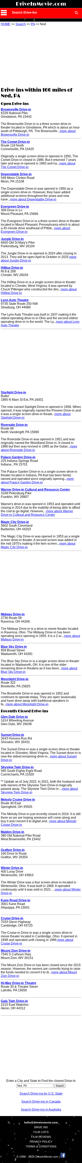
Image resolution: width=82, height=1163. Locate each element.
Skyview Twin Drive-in (17, 767)
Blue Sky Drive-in (14, 646)
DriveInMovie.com (41, 4)
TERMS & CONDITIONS (41, 1146)
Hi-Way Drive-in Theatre (18, 983)
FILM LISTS (41, 1132)
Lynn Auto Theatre (15, 300)
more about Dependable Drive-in (33, 199)
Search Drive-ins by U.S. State (41, 1093)
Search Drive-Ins (24, 12)
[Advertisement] (41, 56)
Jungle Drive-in (12, 239)
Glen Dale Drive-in (14, 717)
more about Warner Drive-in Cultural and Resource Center (37, 512)
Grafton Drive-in (13, 850)
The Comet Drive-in (15, 142)
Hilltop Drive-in (12, 267)
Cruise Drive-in (12, 918)
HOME (5, 24)
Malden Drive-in (12, 832)
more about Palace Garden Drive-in (37, 480)
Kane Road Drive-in (15, 900)
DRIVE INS (41, 1127)
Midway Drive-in (13, 614)
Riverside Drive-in (14, 425)
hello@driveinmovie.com (41, 1122)
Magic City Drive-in (15, 522)
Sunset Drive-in (12, 734)
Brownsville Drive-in (16, 109)
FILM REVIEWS (41, 1136)
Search (21, 24)
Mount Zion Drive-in (15, 950)
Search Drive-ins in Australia (41, 1109)
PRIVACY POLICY (41, 1141)
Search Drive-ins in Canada (41, 1101)
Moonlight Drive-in (14, 679)
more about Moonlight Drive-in (27, 704)
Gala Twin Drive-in (14, 1001)
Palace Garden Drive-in (18, 457)
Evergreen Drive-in (15, 206)
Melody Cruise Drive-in (18, 799)
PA (33, 24)
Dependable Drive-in (16, 174)
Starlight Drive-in (13, 392)
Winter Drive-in (12, 868)
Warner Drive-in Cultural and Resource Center (35, 489)
